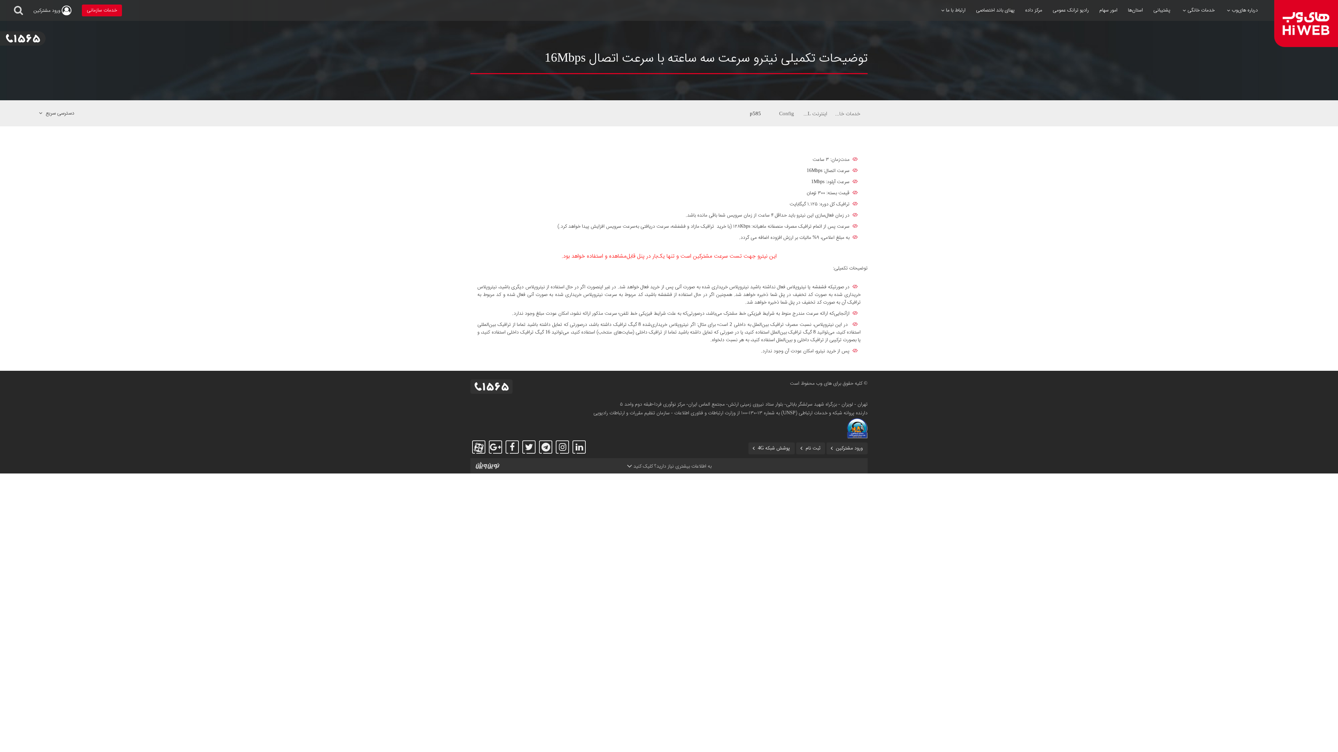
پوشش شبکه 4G (774, 448)
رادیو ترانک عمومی (1071, 10)
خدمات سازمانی (102, 10)
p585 (755, 114)
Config (786, 114)
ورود (47, 11)
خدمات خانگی (847, 114)
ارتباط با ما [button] (956, 10)
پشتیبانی (1161, 10)
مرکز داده (1033, 10)
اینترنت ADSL (814, 114)
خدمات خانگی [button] (1201, 10)
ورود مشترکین (849, 448)
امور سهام (1108, 10)
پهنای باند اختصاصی (995, 10)
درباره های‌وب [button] (1245, 10)
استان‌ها (1135, 10)
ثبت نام (813, 448)
